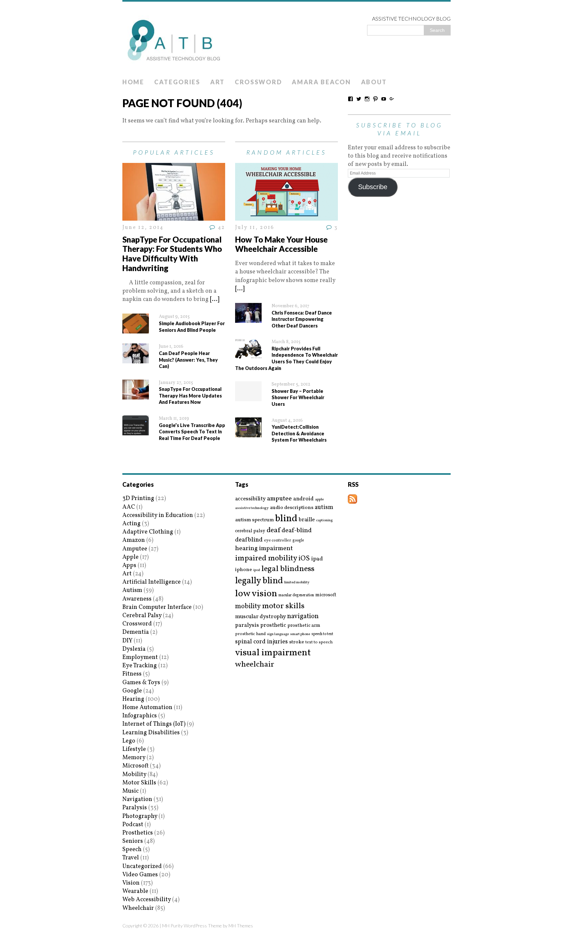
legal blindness (287, 569)
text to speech (319, 642)
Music (130, 791)
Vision (131, 883)
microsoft (325, 595)
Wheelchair (138, 908)
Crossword (258, 82)
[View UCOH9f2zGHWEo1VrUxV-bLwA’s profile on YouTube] (383, 99)
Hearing (133, 699)
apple (319, 499)
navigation (303, 616)
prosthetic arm (303, 625)
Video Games (140, 875)
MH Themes (240, 925)
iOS (304, 558)
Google (132, 691)
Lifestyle (134, 749)
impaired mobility (266, 558)
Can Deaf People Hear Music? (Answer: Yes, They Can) (188, 359)
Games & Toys (141, 683)
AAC (128, 507)
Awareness (137, 599)
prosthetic (273, 625)
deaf (273, 531)
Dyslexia (134, 649)
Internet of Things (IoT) (153, 724)
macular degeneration (296, 595)
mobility (248, 606)
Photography (139, 816)
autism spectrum (254, 520)
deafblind (249, 540)
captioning (324, 520)
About (374, 82)
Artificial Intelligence (151, 582)
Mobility (134, 774)
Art (217, 82)
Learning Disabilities (151, 733)
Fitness (132, 674)
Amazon (133, 540)
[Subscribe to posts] (352, 499)
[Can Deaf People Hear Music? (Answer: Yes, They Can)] (135, 359)
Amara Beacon (321, 82)
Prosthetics (137, 833)
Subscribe (372, 186)
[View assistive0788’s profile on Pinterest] (375, 99)
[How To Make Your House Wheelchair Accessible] (286, 216)
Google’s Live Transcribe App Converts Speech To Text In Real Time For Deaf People (192, 431)
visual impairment (273, 652)
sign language (278, 634)
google (298, 540)
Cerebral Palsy (141, 616)
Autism (132, 590)
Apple (130, 557)
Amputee (134, 549)
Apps (129, 565)
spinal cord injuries (261, 642)
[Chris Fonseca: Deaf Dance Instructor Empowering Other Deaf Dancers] (248, 319)
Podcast (132, 825)
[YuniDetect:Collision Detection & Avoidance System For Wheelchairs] (248, 433)
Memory (133, 758)
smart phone (300, 634)
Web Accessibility (146, 900)
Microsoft (135, 766)
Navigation (137, 799)
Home (133, 82)
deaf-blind (297, 530)
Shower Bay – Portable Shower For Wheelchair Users (298, 397)
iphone (243, 569)
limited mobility (296, 582)
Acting (131, 524)
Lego (128, 741)
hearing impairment (264, 548)
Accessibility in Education (157, 515)
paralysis (247, 625)
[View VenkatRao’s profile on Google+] (392, 99)
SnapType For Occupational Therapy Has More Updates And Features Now (190, 395)
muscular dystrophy (260, 617)
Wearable (135, 891)
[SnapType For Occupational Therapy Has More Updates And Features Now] (135, 395)
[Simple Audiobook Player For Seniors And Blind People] (135, 329)
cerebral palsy (250, 531)
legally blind (259, 581)
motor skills (283, 606)
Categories (177, 82)
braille (307, 520)
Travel (130, 858)
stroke (296, 642)
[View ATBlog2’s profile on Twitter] (358, 99)
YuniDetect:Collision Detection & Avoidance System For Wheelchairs (299, 433)
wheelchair (254, 664)
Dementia (135, 632)
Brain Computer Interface (157, 607)
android (303, 499)
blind (286, 519)
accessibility (250, 499)
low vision (256, 594)
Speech (132, 849)
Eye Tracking (139, 666)
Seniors (132, 841)
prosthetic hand (250, 634)
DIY (127, 641)
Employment (140, 657)
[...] (214, 299)
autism (324, 507)
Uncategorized (142, 866)
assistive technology (252, 508)
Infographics (139, 716)
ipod (256, 570)
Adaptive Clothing (147, 532)
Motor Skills (139, 783)
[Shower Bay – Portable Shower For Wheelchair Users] (248, 397)
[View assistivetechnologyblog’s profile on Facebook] (350, 99)
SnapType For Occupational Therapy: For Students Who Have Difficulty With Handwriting (172, 254)
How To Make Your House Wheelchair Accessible (281, 244)
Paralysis (134, 808)
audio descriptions (291, 507)
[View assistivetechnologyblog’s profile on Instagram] (367, 99)
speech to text (322, 634)
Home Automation (147, 707)
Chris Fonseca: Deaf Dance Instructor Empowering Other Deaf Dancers (302, 319)
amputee (279, 498)
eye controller (277, 540)
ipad (317, 559)
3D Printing (138, 498)
